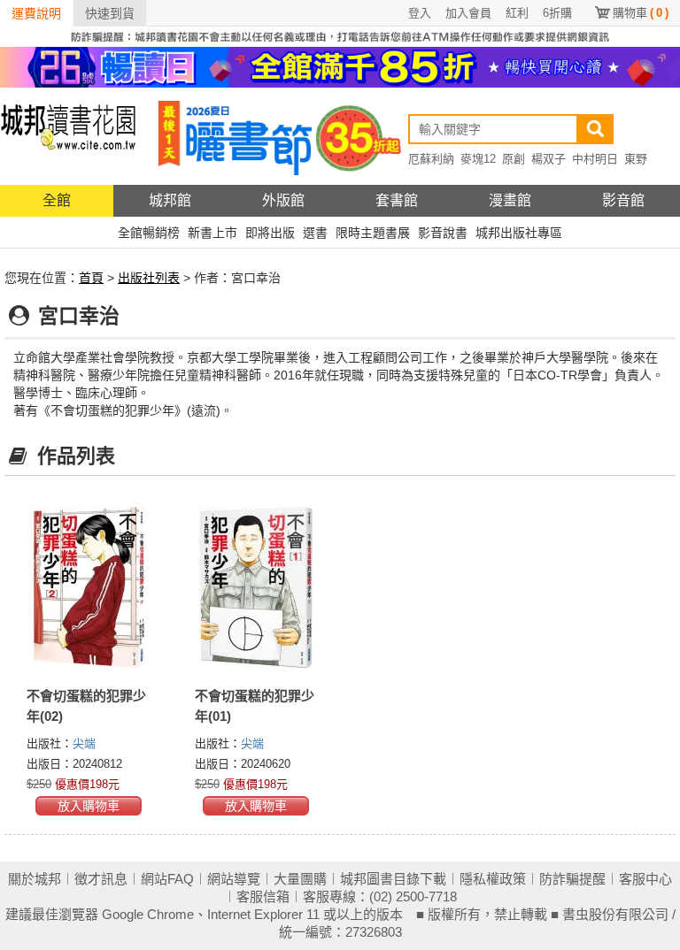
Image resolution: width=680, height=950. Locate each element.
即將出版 (270, 233)
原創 (513, 159)
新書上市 (212, 233)
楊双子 (548, 159)
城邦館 (170, 200)
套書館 (396, 200)
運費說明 (36, 13)
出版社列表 (149, 278)
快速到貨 (110, 13)
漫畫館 (510, 200)
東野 (635, 159)
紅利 (517, 12)
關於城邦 (34, 878)
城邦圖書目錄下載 (393, 878)
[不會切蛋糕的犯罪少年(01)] (257, 587)
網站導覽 (233, 878)
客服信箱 (263, 896)
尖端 (84, 743)
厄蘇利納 (431, 159)
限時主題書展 (373, 233)
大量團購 (300, 878)
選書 (315, 233)
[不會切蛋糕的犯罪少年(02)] (88, 587)
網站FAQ (167, 878)
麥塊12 (478, 159)
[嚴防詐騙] (340, 35)
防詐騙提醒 (572, 878)
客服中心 (645, 878)
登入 (419, 12)
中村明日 (595, 159)
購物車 (640, 12)
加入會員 (468, 12)
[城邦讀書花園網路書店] (68, 136)
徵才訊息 (101, 878)
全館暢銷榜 (149, 233)
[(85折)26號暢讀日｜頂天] (340, 66)
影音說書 (443, 233)
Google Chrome (148, 914)
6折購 (557, 12)
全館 (56, 200)
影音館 (623, 200)
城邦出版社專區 (518, 233)
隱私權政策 (493, 878)
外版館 (283, 200)
